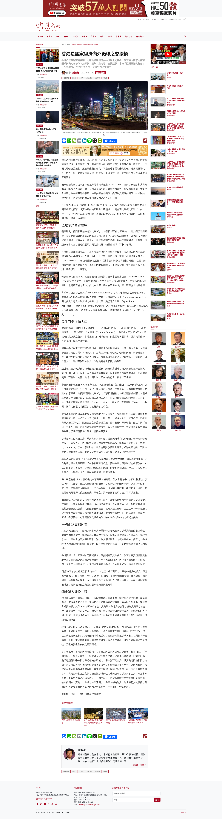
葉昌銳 (169, 77)
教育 (48, 36)
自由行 (74, 78)
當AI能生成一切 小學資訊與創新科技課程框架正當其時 (176, 265)
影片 (110, 36)
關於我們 (139, 36)
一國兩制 (66, 78)
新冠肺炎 (89, 78)
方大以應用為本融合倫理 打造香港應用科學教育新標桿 (176, 101)
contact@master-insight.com (89, 805)
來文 (168, 204)
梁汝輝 (169, 270)
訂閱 (157, 800)
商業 (92, 36)
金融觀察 (101, 72)
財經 (66, 36)
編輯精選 (170, 217)
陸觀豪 (75, 72)
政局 (40, 36)
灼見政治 (39, 64)
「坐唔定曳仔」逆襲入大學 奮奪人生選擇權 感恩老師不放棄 (176, 139)
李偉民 (169, 293)
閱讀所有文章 (139, 765)
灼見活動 (128, 36)
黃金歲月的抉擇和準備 (175, 187)
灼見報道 (39, 95)
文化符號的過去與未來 (175, 86)
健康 (84, 36)
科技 (101, 36)
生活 (75, 36)
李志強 (169, 227)
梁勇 (168, 306)
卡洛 (168, 318)
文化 (57, 36)
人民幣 (81, 78)
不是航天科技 (171, 225)
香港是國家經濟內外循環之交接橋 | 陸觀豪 (85, 44)
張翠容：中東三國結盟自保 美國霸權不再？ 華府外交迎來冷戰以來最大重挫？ (47, 329)
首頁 (63, 44)
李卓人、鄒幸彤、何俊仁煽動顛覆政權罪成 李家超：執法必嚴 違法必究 (47, 162)
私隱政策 (183, 812)
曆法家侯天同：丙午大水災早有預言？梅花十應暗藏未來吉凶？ (47, 389)
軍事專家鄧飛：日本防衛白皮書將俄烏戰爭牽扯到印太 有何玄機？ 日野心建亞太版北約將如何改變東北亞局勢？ (176, 255)
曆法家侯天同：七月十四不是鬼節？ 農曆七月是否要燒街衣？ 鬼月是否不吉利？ (47, 268)
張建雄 (169, 189)
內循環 (97, 78)
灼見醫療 (39, 189)
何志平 (169, 88)
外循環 (105, 78)
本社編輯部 (43, 74)
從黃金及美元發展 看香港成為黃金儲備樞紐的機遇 (93, 723)
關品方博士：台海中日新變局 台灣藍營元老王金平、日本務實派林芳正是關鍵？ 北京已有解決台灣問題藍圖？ (176, 128)
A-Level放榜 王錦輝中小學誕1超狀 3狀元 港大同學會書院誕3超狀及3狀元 (176, 177)
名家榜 (118, 36)
